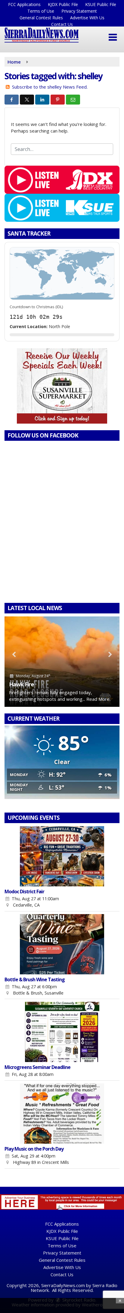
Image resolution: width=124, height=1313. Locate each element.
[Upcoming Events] (62, 856)
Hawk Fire (21, 684)
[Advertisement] (62, 386)
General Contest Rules (41, 17)
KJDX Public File (63, 4)
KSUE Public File (100, 4)
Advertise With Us (87, 17)
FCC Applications (24, 4)
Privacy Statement (79, 11)
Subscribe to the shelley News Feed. (50, 87)
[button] (112, 37)
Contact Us (62, 24)
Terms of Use (40, 11)
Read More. (98, 699)
